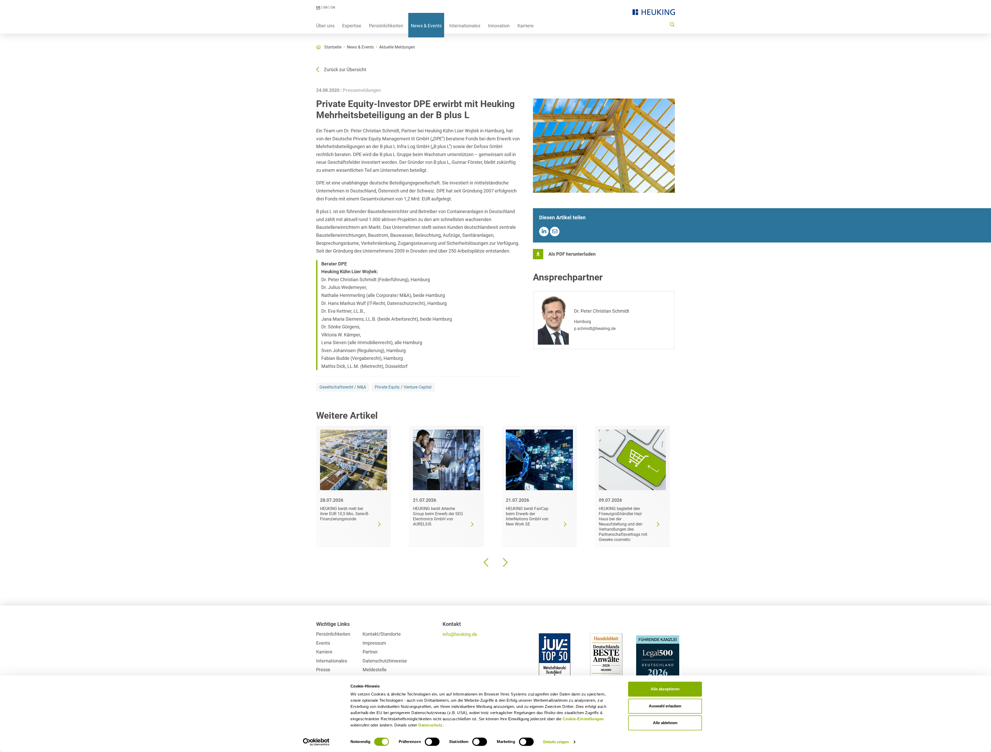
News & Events (426, 25)
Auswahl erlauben (665, 706)
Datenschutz (430, 725)
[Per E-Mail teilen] (555, 231)
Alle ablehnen (665, 723)
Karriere (525, 25)
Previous (486, 562)
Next (504, 562)
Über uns (325, 25)
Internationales (464, 25)
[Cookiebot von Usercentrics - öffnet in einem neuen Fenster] (316, 742)
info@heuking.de (460, 634)
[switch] (432, 742)
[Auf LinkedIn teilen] (544, 231)
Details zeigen (556, 742)
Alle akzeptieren (665, 689)
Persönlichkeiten (386, 25)
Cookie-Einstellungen (583, 719)
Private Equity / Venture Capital (403, 387)
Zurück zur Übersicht (345, 69)
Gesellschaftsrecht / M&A (342, 387)
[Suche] (672, 24)
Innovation (499, 25)
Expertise (351, 25)
